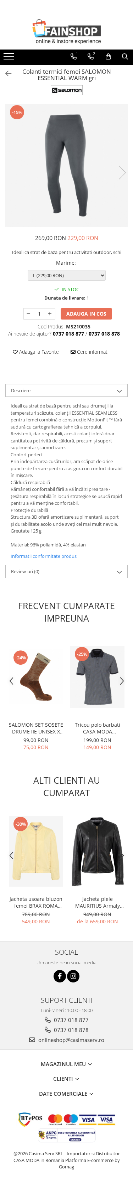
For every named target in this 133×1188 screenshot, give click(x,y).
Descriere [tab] (21, 390)
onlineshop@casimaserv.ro (70, 1039)
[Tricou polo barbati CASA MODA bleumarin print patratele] (97, 677)
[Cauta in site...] (125, 57)
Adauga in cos (86, 313)
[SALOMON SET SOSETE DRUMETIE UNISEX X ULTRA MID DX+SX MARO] (36, 676)
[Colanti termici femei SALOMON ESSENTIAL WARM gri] (66, 165)
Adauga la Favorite (38, 351)
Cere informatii (93, 351)
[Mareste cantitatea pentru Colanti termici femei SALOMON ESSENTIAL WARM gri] (50, 314)
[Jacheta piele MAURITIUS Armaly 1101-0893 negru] (97, 851)
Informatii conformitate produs (44, 556)
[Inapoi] (5, 73)
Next (122, 172)
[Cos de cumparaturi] (108, 57)
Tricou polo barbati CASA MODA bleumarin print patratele (97, 728)
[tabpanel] (66, 165)
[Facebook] (60, 976)
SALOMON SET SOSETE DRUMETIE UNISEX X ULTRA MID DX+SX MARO (36, 728)
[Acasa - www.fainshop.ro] (66, 31)
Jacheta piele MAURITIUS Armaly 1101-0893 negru (97, 902)
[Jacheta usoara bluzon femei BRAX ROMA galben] (36, 851)
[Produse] (10, 58)
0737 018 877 (70, 1019)
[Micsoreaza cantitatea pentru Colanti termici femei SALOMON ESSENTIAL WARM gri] (28, 314)
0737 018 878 (70, 1029)
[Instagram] (73, 976)
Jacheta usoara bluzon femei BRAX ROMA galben (36, 902)
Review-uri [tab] (25, 571)
